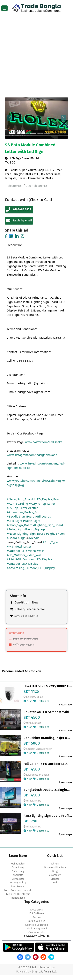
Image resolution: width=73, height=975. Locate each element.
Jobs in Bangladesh (36, 928)
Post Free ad (18, 886)
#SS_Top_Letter (17, 508)
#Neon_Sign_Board (20, 499)
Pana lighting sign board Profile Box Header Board (47, 816)
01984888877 (22, 209)
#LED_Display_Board (47, 499)
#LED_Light (14, 521)
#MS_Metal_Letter (19, 546)
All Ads (55, 863)
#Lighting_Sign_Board (48, 525)
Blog (55, 871)
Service (37, 917)
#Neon (60, 533)
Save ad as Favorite (26, 616)
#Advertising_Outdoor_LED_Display (31, 568)
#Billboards (43, 516)
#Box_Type (50, 542)
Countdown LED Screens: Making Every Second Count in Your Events (48, 712)
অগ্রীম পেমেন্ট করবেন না (23, 644)
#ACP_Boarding (17, 503)
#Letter (33, 508)
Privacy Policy (18, 882)
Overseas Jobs (36, 932)
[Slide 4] (47, 133)
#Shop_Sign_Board (19, 525)
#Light (50, 533)
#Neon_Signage (34, 529)
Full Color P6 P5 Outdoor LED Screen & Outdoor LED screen (46, 764)
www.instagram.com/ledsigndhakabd (32, 455)
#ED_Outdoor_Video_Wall (24, 555)
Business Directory (55, 867)
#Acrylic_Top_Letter (42, 503)
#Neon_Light (31, 521)
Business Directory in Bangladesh (18, 896)
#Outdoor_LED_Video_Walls (25, 551)
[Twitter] (11, 236)
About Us (18, 874)
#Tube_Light (15, 529)
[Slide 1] (26, 133)
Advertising (18, 867)
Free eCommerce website (18, 890)
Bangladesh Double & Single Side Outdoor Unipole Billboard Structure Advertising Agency (47, 790)
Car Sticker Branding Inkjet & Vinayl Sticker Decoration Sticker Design (45, 738)
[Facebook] (6, 236)
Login (55, 882)
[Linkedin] (17, 236)
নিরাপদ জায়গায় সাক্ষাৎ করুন (25, 639)
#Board (12, 538)
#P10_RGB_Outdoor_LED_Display (29, 559)
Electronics (15, 186)
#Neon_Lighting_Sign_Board (26, 533)
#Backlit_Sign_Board (20, 516)
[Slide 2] (33, 133)
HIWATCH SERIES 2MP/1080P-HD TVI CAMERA (47, 686)
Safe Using (18, 871)
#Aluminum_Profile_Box (23, 512)
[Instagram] (22, 236)
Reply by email (22, 220)
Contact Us (18, 878)
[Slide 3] (40, 133)
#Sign (22, 538)
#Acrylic (33, 538)
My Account (55, 874)
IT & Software (36, 913)
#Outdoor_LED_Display (22, 563)
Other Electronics (36, 186)
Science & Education (36, 924)
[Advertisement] (36, 58)
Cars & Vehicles (36, 920)
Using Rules (18, 863)
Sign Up (55, 878)
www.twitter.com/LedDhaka (43, 442)
